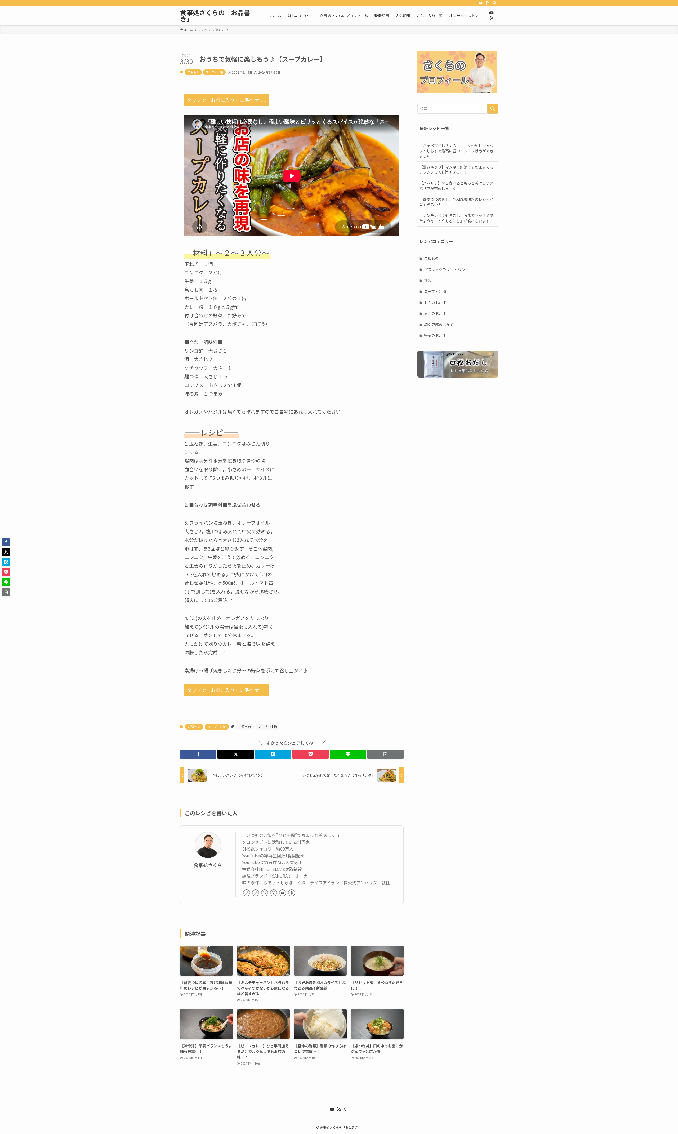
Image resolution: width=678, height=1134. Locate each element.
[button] (198, 754)
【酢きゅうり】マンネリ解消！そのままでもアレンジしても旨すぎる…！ (456, 169)
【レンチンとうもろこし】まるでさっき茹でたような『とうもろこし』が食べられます (456, 218)
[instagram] (273, 892)
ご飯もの (193, 72)
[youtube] (480, 3)
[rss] (487, 3)
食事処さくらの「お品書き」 (215, 15)
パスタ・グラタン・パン (444, 269)
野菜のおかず (435, 335)
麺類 (427, 280)
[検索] (494, 3)
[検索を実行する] (492, 109)
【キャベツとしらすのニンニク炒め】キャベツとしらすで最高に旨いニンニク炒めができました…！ (456, 150)
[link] (246, 892)
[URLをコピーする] (385, 754)
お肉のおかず (435, 302)
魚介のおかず (435, 313)
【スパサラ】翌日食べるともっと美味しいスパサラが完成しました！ (456, 185)
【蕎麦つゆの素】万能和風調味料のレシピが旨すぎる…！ (456, 202)
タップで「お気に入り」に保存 (226, 99)
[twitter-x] (264, 892)
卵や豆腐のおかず (439, 324)
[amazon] (291, 892)
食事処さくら (208, 865)
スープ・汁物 (214, 72)
